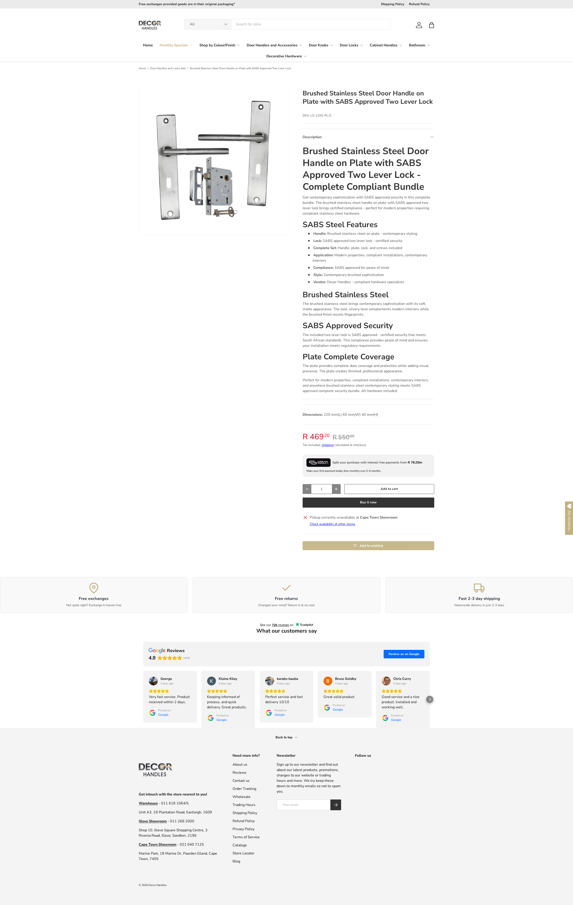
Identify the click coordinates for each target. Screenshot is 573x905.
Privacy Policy (243, 829)
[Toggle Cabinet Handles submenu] (400, 45)
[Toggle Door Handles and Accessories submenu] (300, 45)
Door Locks (349, 45)
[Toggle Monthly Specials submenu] (191, 45)
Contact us (241, 780)
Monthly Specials (174, 45)
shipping (328, 445)
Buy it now (368, 502)
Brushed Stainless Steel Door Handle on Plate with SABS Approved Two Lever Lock (240, 68)
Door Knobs (318, 45)
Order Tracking (244, 788)
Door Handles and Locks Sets (168, 68)
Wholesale (241, 796)
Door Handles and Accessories (272, 45)
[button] (431, 25)
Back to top (284, 737)
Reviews (239, 772)
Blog (236, 861)
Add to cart (389, 489)
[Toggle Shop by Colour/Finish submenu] (238, 45)
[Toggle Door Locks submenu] (361, 45)
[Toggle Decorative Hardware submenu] (305, 56)
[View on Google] (153, 681)
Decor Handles (158, 885)
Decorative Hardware (284, 56)
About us (240, 764)
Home (148, 45)
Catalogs (240, 845)
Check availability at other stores (332, 524)
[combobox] (287, 24)
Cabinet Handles (384, 45)
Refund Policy (419, 4)
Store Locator (243, 853)
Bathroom (417, 45)
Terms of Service (246, 837)
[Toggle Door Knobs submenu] (331, 45)
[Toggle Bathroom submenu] (428, 45)
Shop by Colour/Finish (217, 45)
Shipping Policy (392, 4)
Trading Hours (244, 804)
